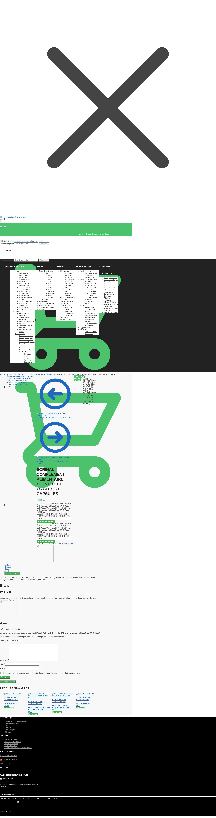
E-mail (3, 669)
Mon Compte (9, 730)
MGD (6, 706)
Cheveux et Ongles (44, 374)
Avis (6, 571)
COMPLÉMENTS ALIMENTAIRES (21, 374)
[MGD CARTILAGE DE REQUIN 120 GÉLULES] (64, 696)
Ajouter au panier (46, 521)
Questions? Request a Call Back (78, 378)
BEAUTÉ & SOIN (11, 740)
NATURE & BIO (10, 746)
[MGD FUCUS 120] (12, 694)
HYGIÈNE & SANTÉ (12, 742)
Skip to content (21, 217)
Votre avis (4, 660)
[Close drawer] (1, 221)
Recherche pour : (7, 244)
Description (9, 567)
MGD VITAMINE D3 (83, 704)
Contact (7, 728)
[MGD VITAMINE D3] (85, 694)
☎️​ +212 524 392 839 (8, 760)
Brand (6, 569)
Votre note (4, 641)
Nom (2, 664)
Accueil (3, 374)
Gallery (7, 565)
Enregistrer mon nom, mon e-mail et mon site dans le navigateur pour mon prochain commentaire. (41, 673)
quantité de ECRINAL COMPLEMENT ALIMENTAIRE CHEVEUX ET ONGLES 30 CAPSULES (54, 516)
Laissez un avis (8, 794)
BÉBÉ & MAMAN (11, 744)
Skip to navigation (7, 217)
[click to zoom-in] (21, 389)
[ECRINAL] (45, 561)
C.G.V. (7, 726)
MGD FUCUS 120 (11, 704)
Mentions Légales (11, 724)
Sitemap (7, 732)
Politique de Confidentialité (16, 722)
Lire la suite (9, 708)
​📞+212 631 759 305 (8, 756)
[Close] (84, 376)
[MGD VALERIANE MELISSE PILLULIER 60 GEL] (40, 698)
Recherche (44, 244)
